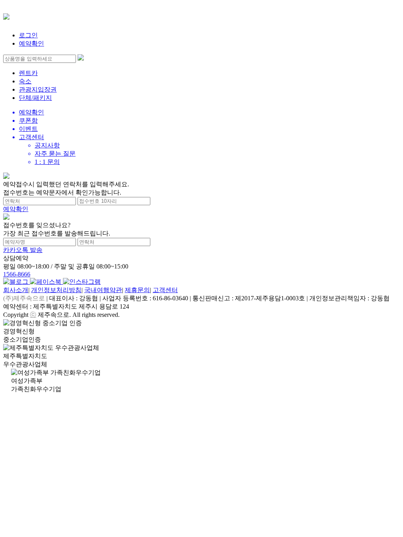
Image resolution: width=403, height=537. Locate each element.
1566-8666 (16, 274)
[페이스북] (46, 281)
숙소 (25, 81)
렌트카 (28, 73)
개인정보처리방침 (56, 290)
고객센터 (165, 290)
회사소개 (15, 290)
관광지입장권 (38, 89)
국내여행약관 (103, 290)
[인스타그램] (82, 281)
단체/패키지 (35, 97)
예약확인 (31, 43)
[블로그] (16, 281)
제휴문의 (137, 290)
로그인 (28, 35)
